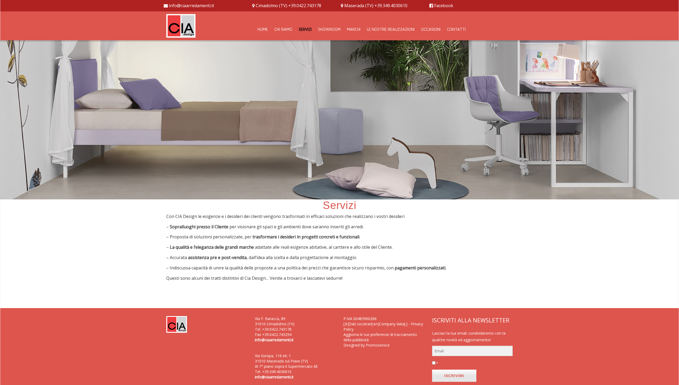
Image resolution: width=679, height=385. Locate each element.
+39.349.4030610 (391, 5)
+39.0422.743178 (304, 5)
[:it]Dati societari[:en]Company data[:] (375, 323)
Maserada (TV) (358, 5)
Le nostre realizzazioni (391, 29)
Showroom (329, 29)
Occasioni (431, 29)
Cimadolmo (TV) (271, 5)
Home (263, 29)
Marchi (353, 29)
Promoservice (378, 345)
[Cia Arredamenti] (180, 25)
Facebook (443, 5)
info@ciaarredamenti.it (191, 5)
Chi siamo (283, 29)
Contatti (456, 29)
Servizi (305, 29)
